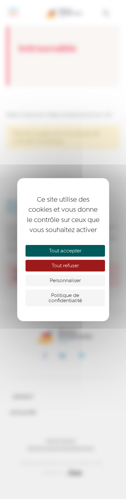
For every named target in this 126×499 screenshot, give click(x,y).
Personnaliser (65, 280)
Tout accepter (65, 251)
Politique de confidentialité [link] (65, 297)
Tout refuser (65, 266)
